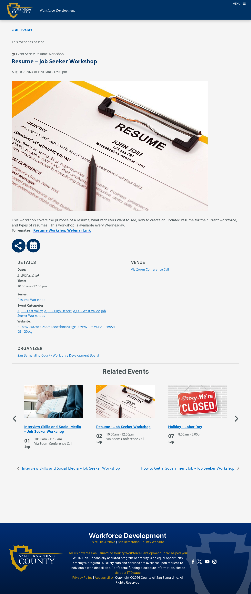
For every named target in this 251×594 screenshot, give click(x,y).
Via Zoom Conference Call (150, 269)
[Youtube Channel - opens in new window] (207, 561)
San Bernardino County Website (141, 542)
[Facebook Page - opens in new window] (193, 562)
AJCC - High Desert (58, 311)
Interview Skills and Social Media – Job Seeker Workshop (70, 468)
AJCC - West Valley (86, 311)
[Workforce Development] (36, 558)
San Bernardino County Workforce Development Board (58, 355)
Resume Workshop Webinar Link (62, 230)
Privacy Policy (82, 578)
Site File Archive (103, 542)
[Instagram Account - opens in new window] (214, 561)
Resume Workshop (31, 300)
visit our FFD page (128, 573)
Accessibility (104, 578)
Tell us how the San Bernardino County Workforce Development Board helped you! (128, 553)
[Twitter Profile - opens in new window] (199, 561)
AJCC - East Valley (30, 311)
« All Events (22, 30)
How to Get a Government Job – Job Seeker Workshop (188, 468)
